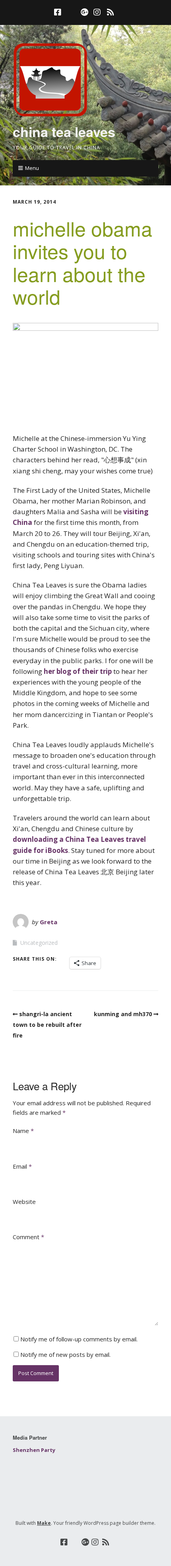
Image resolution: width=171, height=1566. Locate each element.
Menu (32, 168)
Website (24, 1201)
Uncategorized (39, 942)
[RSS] (110, 12)
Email (22, 1166)
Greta (48, 922)
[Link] (71, 12)
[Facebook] (58, 12)
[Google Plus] (84, 12)
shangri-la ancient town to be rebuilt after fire (47, 1024)
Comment (28, 1237)
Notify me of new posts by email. (65, 1354)
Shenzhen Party (34, 1449)
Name (23, 1131)
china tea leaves (64, 131)
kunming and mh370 (123, 1014)
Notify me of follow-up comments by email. (79, 1339)
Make (44, 1523)
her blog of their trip (78, 671)
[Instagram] (97, 12)
